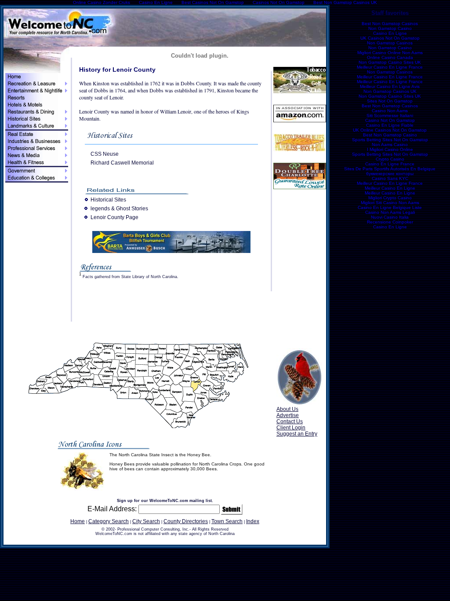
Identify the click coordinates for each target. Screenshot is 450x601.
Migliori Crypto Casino (390, 197)
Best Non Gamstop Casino (390, 134)
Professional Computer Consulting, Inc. (153, 529)
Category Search (108, 521)
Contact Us (289, 421)
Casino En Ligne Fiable (390, 125)
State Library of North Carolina (149, 277)
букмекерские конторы (390, 173)
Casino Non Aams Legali (390, 212)
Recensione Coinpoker (390, 222)
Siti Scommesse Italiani (390, 115)
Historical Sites (108, 200)
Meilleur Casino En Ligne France (390, 67)
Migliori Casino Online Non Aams (390, 52)
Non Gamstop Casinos (390, 42)
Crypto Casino (390, 159)
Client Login (290, 428)
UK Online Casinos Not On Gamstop (390, 130)
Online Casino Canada (390, 57)
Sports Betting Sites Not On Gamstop (390, 139)
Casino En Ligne (390, 33)
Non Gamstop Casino (390, 28)
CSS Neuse (105, 154)
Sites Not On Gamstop (390, 101)
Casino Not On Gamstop (390, 120)
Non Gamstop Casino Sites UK (390, 62)
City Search (146, 521)
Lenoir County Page (114, 217)
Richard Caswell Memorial (122, 163)
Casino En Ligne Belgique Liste (390, 207)
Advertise (287, 415)
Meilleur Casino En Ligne (390, 188)
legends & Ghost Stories (119, 208)
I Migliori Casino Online (390, 149)
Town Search (227, 521)
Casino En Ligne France (389, 163)
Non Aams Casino (390, 144)
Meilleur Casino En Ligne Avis (390, 86)
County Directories (185, 521)
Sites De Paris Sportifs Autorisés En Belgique (389, 168)
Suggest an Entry (296, 434)
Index (252, 521)
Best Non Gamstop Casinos (390, 23)
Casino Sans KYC (390, 178)
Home (77, 521)
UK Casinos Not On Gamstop (390, 38)
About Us (287, 409)
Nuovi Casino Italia (390, 217)
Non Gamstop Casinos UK (390, 91)
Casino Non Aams (390, 110)
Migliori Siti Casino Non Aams (390, 202)
